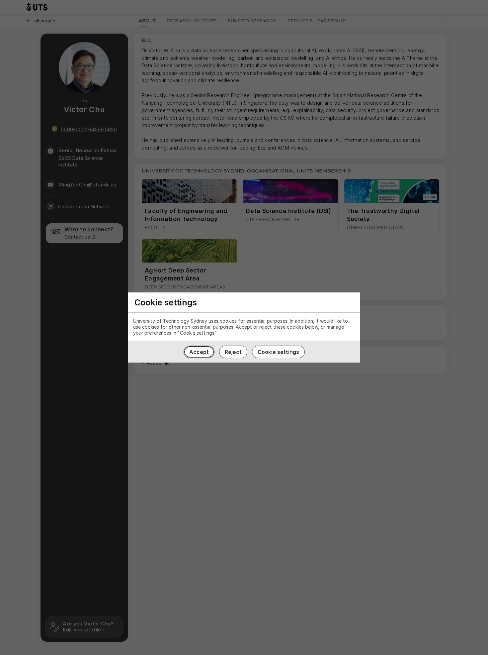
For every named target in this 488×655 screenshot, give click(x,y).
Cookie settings (278, 352)
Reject (233, 352)
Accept (199, 352)
